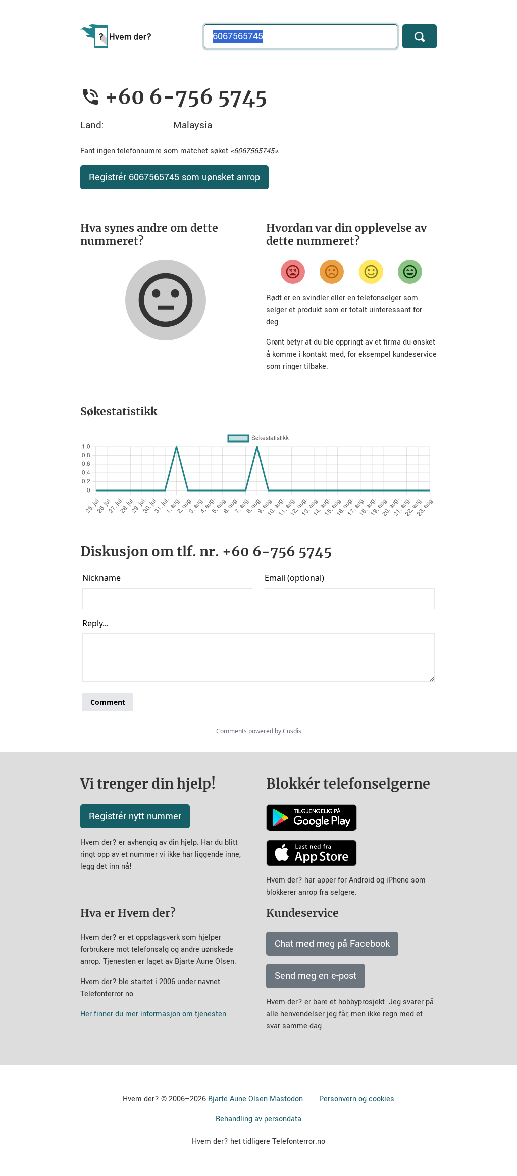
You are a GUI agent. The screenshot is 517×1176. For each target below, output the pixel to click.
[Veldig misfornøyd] (293, 272)
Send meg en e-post (315, 976)
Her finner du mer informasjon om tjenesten (153, 1014)
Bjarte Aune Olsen (238, 1099)
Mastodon (286, 1099)
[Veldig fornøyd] (410, 272)
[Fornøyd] (371, 272)
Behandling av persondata (258, 1119)
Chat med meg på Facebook (332, 943)
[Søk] (419, 36)
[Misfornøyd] (332, 272)
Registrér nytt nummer (135, 816)
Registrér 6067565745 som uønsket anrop (174, 177)
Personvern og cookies (356, 1099)
